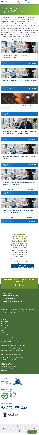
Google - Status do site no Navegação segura (7, 382)
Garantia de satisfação (18, 382)
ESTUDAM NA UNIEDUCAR (9, 369)
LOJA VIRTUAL (5, 363)
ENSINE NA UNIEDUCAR (8, 367)
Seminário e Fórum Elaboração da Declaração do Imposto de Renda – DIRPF (19, 183)
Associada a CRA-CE (17, 407)
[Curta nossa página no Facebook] (19, 285)
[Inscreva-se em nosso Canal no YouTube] (23, 285)
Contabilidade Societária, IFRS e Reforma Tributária (19, 80)
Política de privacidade (24, 426)
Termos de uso (12, 426)
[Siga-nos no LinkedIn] (16, 285)
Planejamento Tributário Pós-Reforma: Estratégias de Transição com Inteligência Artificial (19, 132)
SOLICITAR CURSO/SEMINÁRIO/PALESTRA (22, 266)
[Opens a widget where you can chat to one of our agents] (32, 432)
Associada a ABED (7, 407)
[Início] (20, 2)
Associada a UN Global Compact (10, 414)
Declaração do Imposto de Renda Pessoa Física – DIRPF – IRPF (19, 107)
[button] (2, 2)
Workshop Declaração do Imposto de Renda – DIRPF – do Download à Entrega (18, 211)
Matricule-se (32, 63)
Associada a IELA (24, 407)
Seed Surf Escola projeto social (13, 395)
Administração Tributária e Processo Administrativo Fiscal (15, 56)
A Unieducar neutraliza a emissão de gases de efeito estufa (5, 395)
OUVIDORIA (4, 370)
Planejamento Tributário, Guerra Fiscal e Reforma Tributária (19, 158)
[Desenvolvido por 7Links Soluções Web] (19, 431)
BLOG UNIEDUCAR (7, 365)
